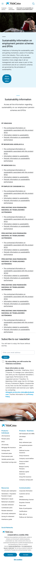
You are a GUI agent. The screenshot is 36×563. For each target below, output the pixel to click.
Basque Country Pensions (24, 467)
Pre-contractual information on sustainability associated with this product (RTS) (18, 130)
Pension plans (5, 438)
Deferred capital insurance (24, 473)
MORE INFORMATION (14, 546)
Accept (25, 555)
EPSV (3, 441)
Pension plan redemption (8, 491)
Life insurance (5, 436)
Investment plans (6, 453)
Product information (11, 8)
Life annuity (4, 444)
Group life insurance (25, 477)
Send (5, 357)
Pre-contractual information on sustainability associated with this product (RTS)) (18, 270)
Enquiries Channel (24, 502)
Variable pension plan (7, 459)
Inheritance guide (6, 519)
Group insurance (24, 455)
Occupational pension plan (25, 446)
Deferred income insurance (24, 451)
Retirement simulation (7, 502)
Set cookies (18, 559)
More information (7, 78)
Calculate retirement (7, 504)
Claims (21, 496)
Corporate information (25, 491)
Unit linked (22, 436)
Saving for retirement (7, 516)
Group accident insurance (24, 462)
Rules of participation (25, 508)
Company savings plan (26, 479)
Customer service (3, 8)
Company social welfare (26, 458)
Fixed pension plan (7, 456)
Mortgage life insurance (8, 447)
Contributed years (6, 507)
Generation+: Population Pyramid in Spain (8, 495)
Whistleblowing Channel (26, 499)
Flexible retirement (7, 510)
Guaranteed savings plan (9, 462)
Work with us (23, 514)
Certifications (23, 511)
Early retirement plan (25, 442)
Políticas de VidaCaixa (26, 517)
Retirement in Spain (7, 499)
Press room (22, 505)
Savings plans (5, 450)
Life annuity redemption (8, 513)
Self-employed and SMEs (26, 433)
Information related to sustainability (16, 135)
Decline (10, 555)
